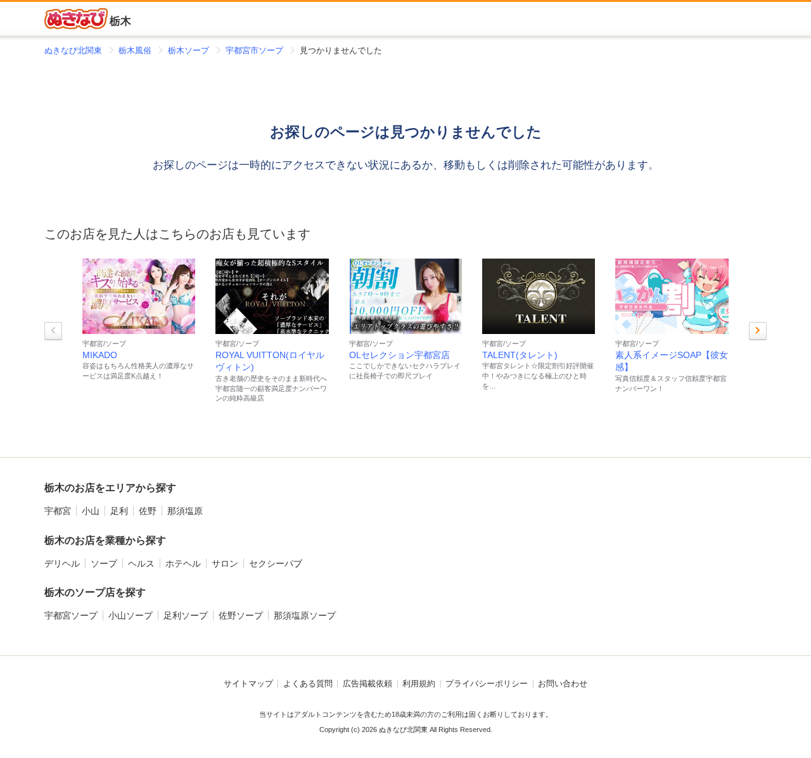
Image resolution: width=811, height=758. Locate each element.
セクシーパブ (275, 563)
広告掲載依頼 (367, 683)
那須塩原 (185, 511)
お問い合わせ (562, 683)
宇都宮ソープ (71, 615)
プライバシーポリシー (486, 683)
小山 (90, 511)
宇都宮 (57, 511)
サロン (225, 563)
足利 (119, 511)
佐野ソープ (241, 615)
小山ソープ (130, 615)
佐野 (147, 511)
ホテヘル (183, 563)
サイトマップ (248, 683)
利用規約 (418, 683)
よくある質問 (308, 683)
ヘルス (141, 563)
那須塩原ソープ (305, 615)
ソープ (104, 563)
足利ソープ (185, 615)
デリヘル (62, 563)
